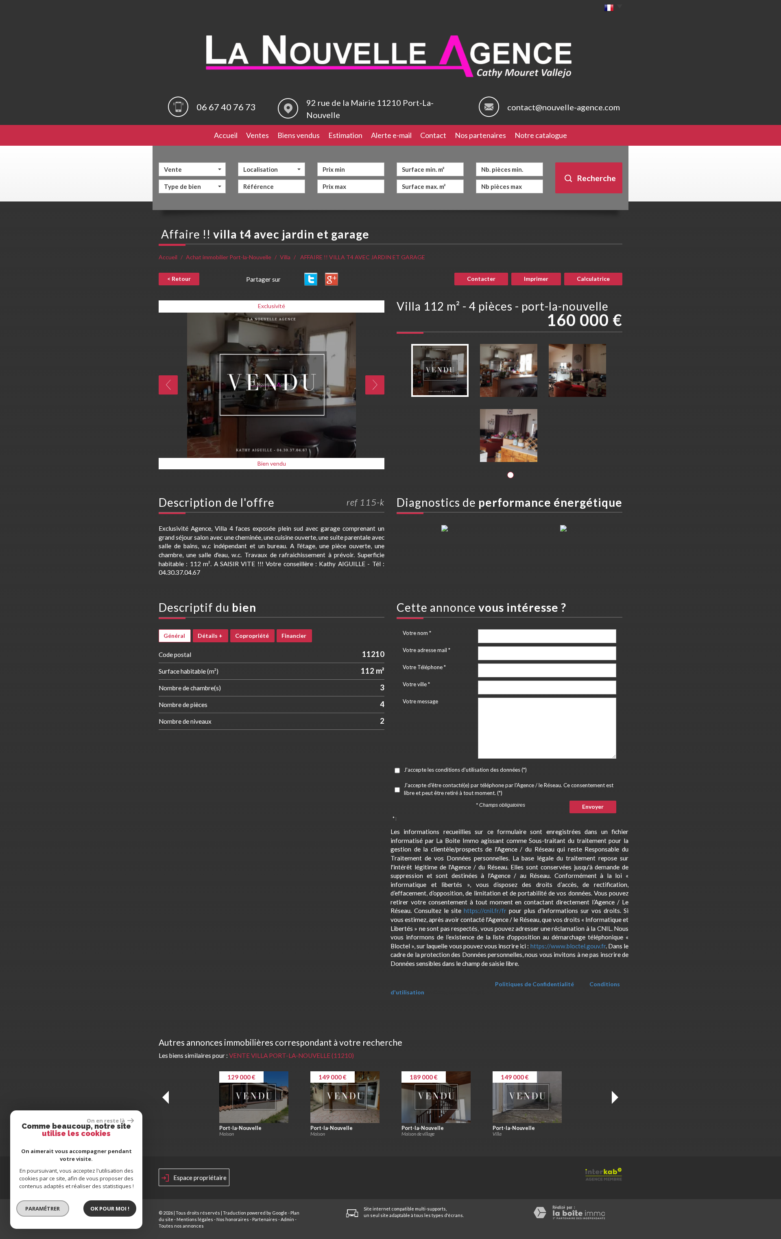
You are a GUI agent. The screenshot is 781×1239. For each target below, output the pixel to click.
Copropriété (252, 635)
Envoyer (593, 806)
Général (174, 635)
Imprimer (536, 278)
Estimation (345, 135)
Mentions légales (195, 1219)
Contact (433, 135)
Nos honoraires (232, 1219)
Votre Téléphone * (424, 667)
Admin (287, 1219)
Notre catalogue (541, 135)
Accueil (226, 135)
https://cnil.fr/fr (485, 910)
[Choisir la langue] (611, 8)
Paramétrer (43, 1208)
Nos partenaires (480, 135)
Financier (293, 635)
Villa (285, 257)
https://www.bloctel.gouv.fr (568, 946)
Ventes (257, 135)
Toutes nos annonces (181, 1225)
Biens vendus (298, 135)
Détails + (210, 635)
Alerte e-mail (391, 135)
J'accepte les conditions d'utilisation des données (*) (465, 769)
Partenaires (264, 1219)
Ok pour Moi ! (109, 1208)
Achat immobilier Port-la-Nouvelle (228, 257)
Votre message (420, 701)
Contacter (481, 278)
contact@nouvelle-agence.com (563, 107)
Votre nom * (417, 633)
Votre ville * (416, 684)
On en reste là (106, 1120)
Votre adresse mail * (426, 650)
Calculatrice (593, 278)
